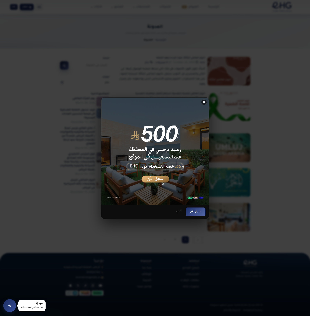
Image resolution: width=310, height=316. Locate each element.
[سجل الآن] (155, 151)
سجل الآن (195, 211)
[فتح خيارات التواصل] (9, 305)
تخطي (179, 211)
